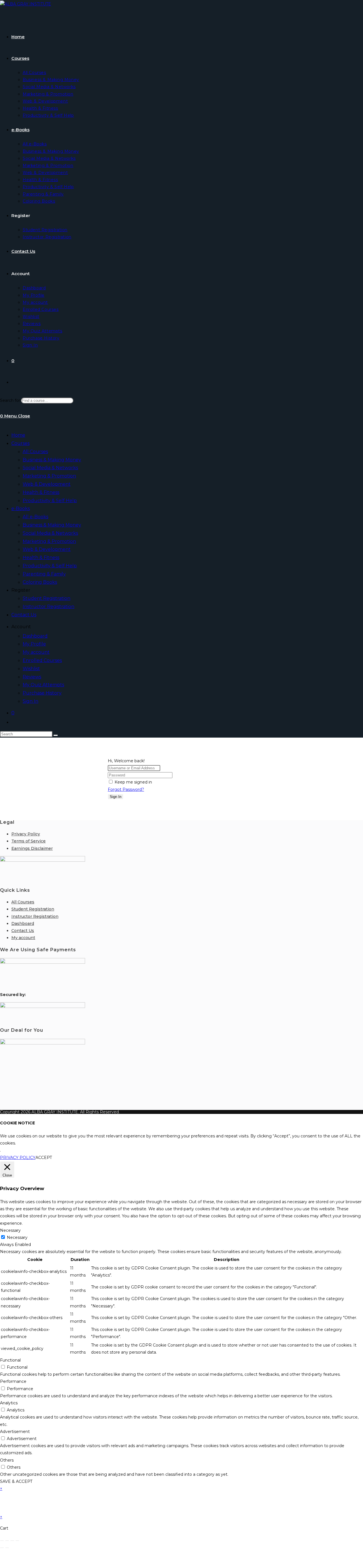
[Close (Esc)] (17, 1540)
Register (20, 590)
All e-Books (35, 516)
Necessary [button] (10, 1230)
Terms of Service (28, 841)
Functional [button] (10, 1360)
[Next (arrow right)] (7, 1547)
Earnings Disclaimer (32, 848)
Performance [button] (13, 1381)
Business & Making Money (52, 459)
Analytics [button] (9, 1402)
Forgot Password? (126, 789)
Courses (20, 443)
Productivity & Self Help (50, 500)
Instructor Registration (48, 606)
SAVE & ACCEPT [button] (16, 1481)
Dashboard (35, 636)
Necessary (17, 1237)
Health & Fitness (41, 492)
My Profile (34, 644)
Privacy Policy (25, 833)
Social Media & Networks (50, 467)
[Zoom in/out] (2, 1540)
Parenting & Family (44, 574)
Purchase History (42, 693)
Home (18, 435)
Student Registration (46, 598)
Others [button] (7, 1460)
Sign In (30, 701)
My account (36, 652)
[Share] (12, 1540)
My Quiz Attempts (43, 684)
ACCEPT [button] (43, 1157)
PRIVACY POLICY (17, 1157)
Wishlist (31, 668)
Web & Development (47, 484)
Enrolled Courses (42, 660)
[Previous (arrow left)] (2, 1547)
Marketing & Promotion (49, 476)
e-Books (20, 508)
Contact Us (23, 614)
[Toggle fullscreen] (7, 1540)
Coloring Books (40, 582)
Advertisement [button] (15, 1431)
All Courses (35, 451)
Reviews (32, 677)
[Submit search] (56, 735)
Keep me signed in (133, 782)
